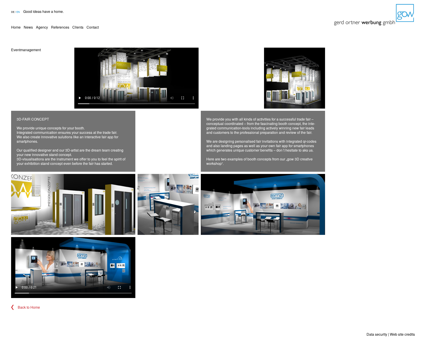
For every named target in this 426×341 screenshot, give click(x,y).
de (12, 12)
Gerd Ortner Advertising (374, 14)
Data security (377, 334)
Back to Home (29, 307)
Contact (93, 27)
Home (16, 27)
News (28, 27)
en (18, 12)
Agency (42, 27)
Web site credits (402, 334)
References (60, 27)
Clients (77, 27)
